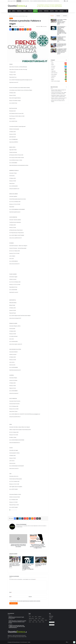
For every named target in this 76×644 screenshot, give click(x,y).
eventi (39, 618)
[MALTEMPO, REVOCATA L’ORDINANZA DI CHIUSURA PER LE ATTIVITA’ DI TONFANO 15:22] (53, 38)
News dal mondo (54, 86)
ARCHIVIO (61, 10)
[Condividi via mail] (37, 518)
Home (11, 16)
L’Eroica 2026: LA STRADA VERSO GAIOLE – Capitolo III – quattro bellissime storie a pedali (14, 565)
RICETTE (51, 10)
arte (32, 616)
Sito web (30, 596)
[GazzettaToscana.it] (17, 5)
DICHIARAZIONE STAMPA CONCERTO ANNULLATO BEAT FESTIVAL (61, 45)
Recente (52, 15)
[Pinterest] (20, 29)
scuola (33, 621)
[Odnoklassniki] (28, 29)
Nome (10, 592)
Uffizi (43, 621)
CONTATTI (51, 617)
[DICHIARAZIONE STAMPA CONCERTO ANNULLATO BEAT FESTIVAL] (53, 45)
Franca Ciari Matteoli (14, 26)
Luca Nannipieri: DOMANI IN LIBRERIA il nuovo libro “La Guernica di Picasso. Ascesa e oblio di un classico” (61, 51)
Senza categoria (54, 74)
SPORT (24, 10)
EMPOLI (13, 10)
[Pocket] (30, 29)
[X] (13, 29)
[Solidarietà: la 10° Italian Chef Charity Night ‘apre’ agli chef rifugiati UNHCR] (41, 559)
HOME (9, 10)
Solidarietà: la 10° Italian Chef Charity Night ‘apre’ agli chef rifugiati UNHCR (41, 564)
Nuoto (30, 621)
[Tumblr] (18, 29)
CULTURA (40, 10)
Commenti (65, 15)
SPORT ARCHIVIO (54, 72)
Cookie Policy (52, 624)
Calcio (36, 616)
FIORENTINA (19, 10)
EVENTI (35, 10)
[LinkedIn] (15, 29)
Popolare (58, 15)
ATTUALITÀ (30, 10)
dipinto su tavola (31, 618)
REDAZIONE (51, 616)
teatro (36, 621)
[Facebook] (10, 29)
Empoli (36, 618)
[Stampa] (40, 518)
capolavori (39, 616)
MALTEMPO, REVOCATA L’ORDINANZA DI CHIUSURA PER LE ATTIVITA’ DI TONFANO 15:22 (61, 39)
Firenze (43, 618)
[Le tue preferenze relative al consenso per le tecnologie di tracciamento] (74, 642)
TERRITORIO (46, 10)
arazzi (30, 616)
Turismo (40, 621)
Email (10, 596)
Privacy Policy (52, 622)
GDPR (50, 619)
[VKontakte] (25, 29)
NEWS (56, 10)
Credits (29, 642)
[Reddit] (23, 29)
